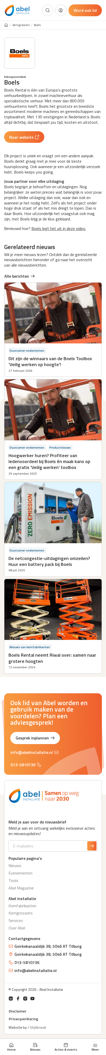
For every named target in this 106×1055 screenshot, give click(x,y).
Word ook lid (85, 10)
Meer (95, 1049)
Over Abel (16, 928)
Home (11, 1049)
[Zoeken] (47, 10)
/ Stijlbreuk (37, 1027)
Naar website (21, 137)
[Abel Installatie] (17, 10)
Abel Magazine (21, 888)
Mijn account (60, 10)
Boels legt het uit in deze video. (58, 228)
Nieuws (35, 1049)
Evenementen (20, 873)
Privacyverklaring (23, 1019)
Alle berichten (16, 276)
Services (15, 920)
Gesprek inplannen (32, 738)
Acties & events (66, 1049)
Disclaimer (17, 1011)
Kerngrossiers (21, 25)
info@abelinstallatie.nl (32, 752)
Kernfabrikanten (22, 906)
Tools (13, 880)
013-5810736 (23, 765)
